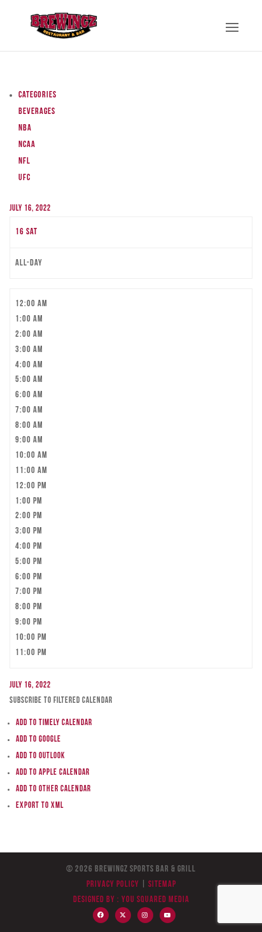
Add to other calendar (53, 789)
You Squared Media (155, 900)
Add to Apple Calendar (53, 772)
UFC (24, 178)
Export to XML (40, 805)
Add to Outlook (40, 756)
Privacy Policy (112, 884)
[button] (61, 700)
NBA (25, 128)
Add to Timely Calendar (54, 723)
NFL (24, 161)
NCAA (27, 145)
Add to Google (38, 739)
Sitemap (161, 884)
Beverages (36, 112)
